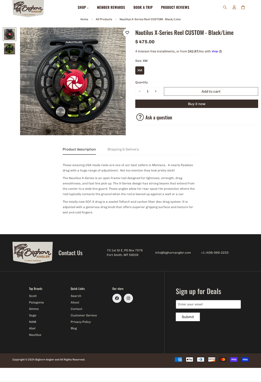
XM (139, 70)
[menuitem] (83, 7)
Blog (74, 328)
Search (76, 296)
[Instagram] (128, 298)
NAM (32, 322)
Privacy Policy (81, 322)
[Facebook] (117, 298)
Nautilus (35, 335)
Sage (32, 315)
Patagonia (36, 302)
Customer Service (84, 315)
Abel (32, 328)
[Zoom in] (117, 35)
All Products (104, 19)
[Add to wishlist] (127, 32)
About (75, 302)
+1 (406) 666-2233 (215, 252)
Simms (34, 309)
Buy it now (197, 103)
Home (84, 19)
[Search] (225, 7)
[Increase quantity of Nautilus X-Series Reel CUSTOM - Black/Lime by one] (156, 91)
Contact (76, 309)
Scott (33, 296)
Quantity (141, 82)
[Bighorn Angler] (28, 9)
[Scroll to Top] (253, 361)
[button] (243, 7)
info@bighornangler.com (173, 252)
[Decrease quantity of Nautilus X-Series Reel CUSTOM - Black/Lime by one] (139, 91)
